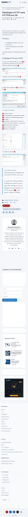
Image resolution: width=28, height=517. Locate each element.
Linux (2, 412)
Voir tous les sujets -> (6, 431)
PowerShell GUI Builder (6, 442)
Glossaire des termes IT (6, 428)
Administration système (11, 200)
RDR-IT (6, 2)
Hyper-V (3, 421)
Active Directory (4, 419)
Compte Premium (6, 482)
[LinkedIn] (9, 248)
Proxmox (3, 424)
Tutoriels (8, 7)
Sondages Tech (5, 479)
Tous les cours (4, 426)
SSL (15, 202)
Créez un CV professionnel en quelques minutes (11, 452)
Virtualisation (4, 414)
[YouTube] (12, 248)
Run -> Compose (5, 447)
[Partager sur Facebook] (3, 212)
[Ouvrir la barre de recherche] (20, 2)
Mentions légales (5, 495)
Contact (3, 490)
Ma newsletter (5, 477)
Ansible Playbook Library (6, 463)
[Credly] (19, 248)
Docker (2, 409)
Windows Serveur (14, 7)
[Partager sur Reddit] (13, 212)
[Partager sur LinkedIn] (10, 212)
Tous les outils (4, 454)
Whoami (3, 488)
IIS (11, 202)
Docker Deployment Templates (8, 461)
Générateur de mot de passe (7, 449)
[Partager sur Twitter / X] (6, 212)
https (6, 202)
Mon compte (5, 475)
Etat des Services (5, 492)
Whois (2, 444)
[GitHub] (15, 248)
